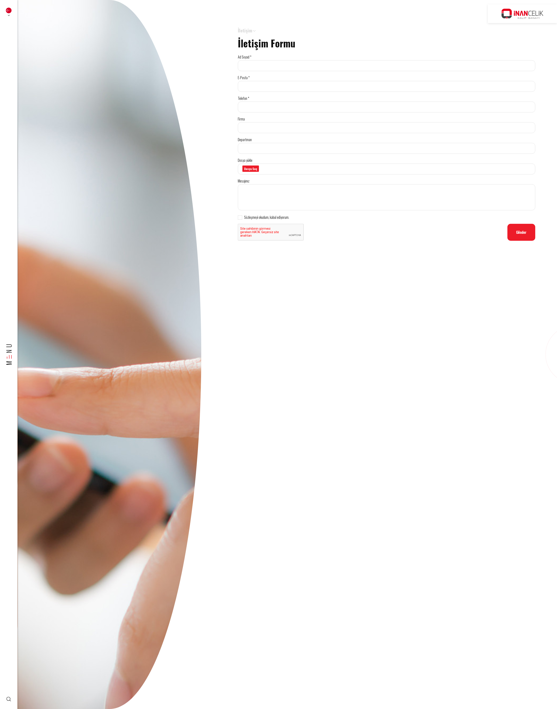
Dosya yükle (245, 160)
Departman (245, 139)
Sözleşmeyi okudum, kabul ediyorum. (266, 217)
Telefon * (243, 98)
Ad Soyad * (244, 57)
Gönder (521, 232)
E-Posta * (244, 77)
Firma (241, 119)
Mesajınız (243, 181)
